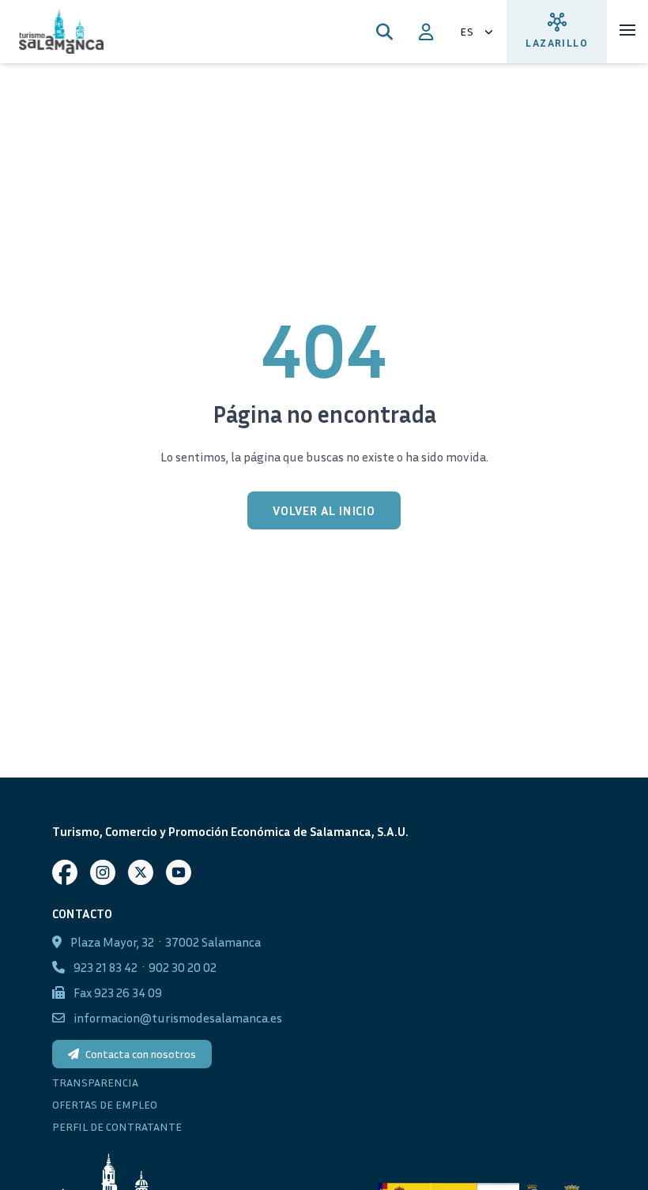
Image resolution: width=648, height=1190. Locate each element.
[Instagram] (102, 872)
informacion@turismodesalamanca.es (177, 1018)
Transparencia (95, 1082)
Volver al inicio (324, 510)
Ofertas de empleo (104, 1104)
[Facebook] (64, 872)
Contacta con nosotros (140, 1053)
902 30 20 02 (183, 967)
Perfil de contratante (117, 1126)
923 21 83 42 (105, 967)
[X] (140, 872)
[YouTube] (178, 872)
